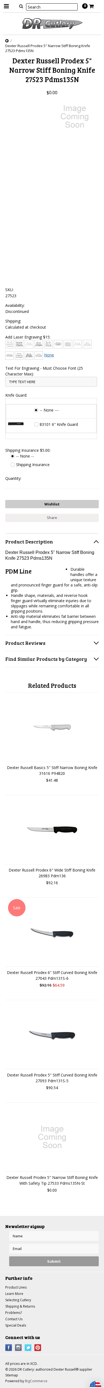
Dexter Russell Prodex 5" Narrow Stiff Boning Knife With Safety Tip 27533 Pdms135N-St (52, 1180)
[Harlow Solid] (29, 355)
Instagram (18, 1347)
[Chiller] (48, 344)
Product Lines (16, 1287)
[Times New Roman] (38, 355)
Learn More (14, 1293)
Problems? (13, 1312)
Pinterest (37, 1347)
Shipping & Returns (20, 1306)
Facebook (8, 1347)
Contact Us (13, 1319)
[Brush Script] (38, 344)
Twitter (28, 1347)
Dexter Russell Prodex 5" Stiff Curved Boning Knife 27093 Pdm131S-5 (52, 1077)
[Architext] (9, 344)
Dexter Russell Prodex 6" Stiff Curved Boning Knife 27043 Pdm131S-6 (52, 975)
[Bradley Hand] (29, 344)
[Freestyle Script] (19, 355)
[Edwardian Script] (87, 344)
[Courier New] (77, 344)
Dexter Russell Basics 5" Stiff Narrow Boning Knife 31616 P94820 (52, 770)
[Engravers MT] (9, 355)
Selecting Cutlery (18, 1300)
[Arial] (19, 344)
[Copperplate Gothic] (68, 344)
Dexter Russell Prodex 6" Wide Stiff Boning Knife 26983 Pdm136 (52, 872)
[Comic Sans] (58, 344)
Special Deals (15, 1325)
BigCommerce (36, 1381)
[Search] (21, 6)
